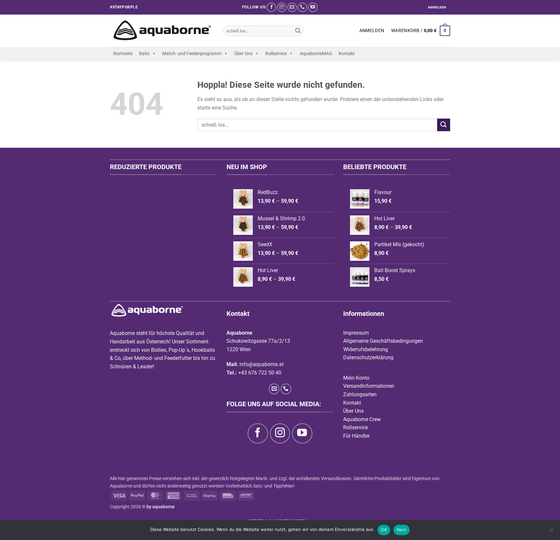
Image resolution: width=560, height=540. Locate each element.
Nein (401, 529)
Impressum (356, 333)
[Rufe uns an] (302, 7)
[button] (371, 31)
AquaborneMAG (316, 53)
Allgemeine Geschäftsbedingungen (383, 341)
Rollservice (276, 53)
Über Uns (243, 53)
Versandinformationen (368, 386)
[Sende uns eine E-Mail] (292, 7)
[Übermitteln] (297, 30)
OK (384, 529)
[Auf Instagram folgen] (281, 7)
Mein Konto (356, 378)
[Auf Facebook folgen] (271, 7)
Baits (144, 53)
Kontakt (347, 53)
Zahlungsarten (360, 394)
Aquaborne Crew (362, 419)
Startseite (123, 53)
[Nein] (551, 532)
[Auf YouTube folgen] (313, 7)
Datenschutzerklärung (368, 357)
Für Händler (356, 436)
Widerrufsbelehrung (365, 349)
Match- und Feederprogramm (191, 53)
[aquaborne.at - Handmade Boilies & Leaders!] (161, 31)
